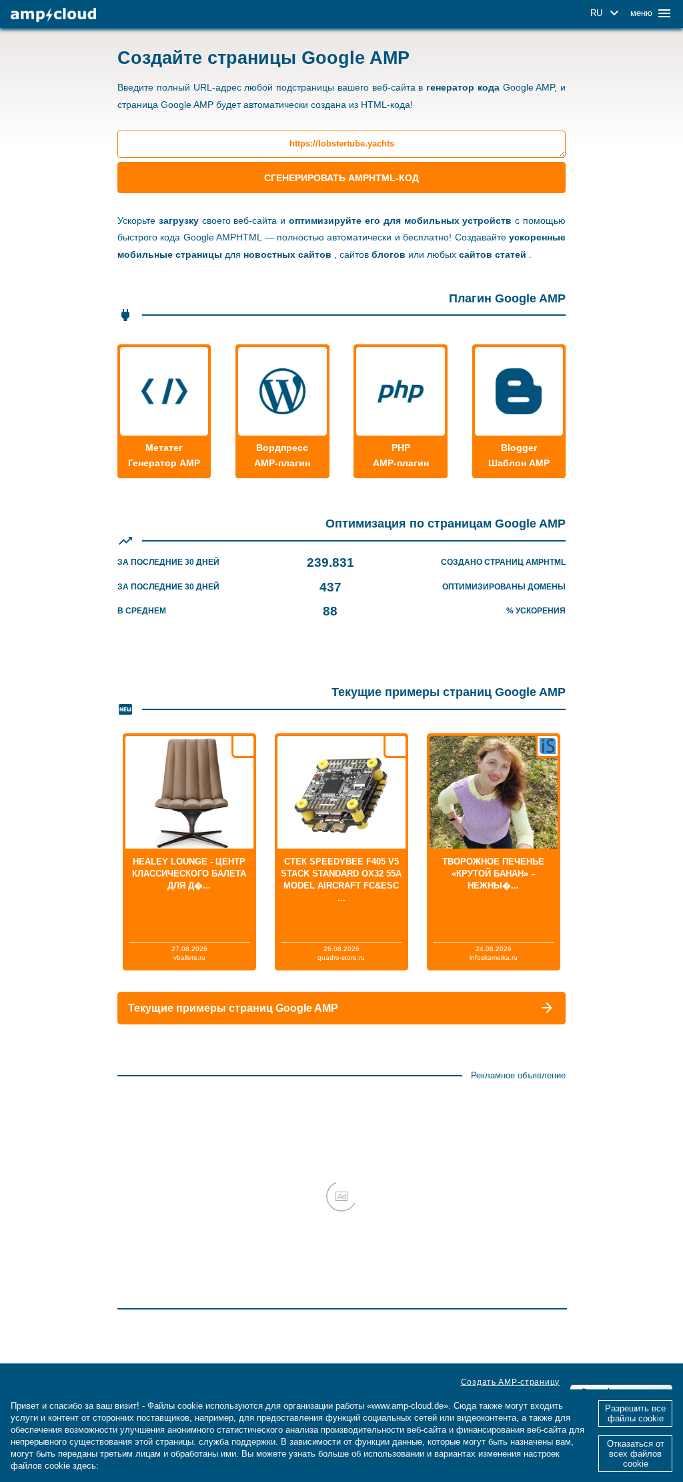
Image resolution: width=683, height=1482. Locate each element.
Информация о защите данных (167, 1466)
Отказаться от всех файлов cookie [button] (635, 1454)
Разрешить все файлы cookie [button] (635, 1413)
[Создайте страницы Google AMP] (53, 15)
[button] (606, 13)
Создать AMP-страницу (510, 1382)
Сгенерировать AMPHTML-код (341, 178)
